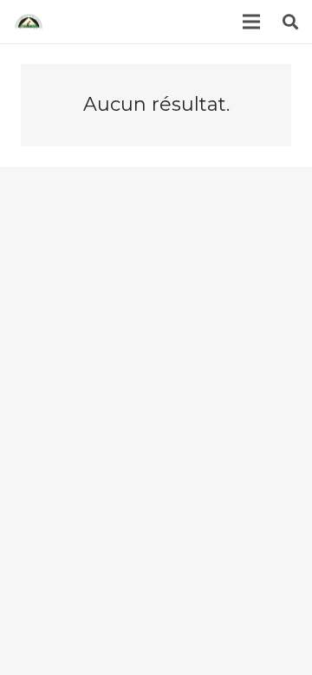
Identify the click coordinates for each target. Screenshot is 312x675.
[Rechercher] (290, 21)
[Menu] (252, 21)
